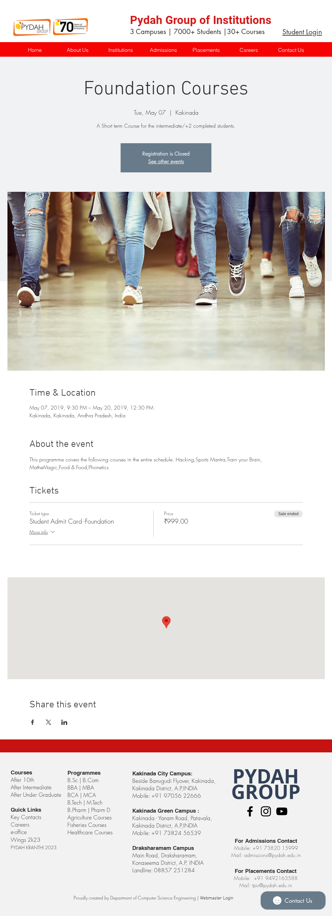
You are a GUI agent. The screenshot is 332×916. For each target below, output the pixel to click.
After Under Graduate (36, 794)
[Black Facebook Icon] (250, 811)
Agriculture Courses (89, 817)
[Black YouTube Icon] (282, 811)
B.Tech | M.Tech (84, 802)
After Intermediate (31, 787)
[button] (120, 50)
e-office (19, 832)
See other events (166, 161)
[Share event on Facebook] (33, 722)
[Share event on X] (48, 722)
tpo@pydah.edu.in (272, 885)
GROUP (266, 791)
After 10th (23, 779)
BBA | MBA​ (80, 787)
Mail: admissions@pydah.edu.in (266, 855)
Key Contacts (26, 817)
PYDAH (265, 776)
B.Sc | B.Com (83, 780)
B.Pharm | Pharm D (88, 810)
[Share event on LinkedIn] (64, 722)
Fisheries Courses (86, 825)
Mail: (245, 885)
